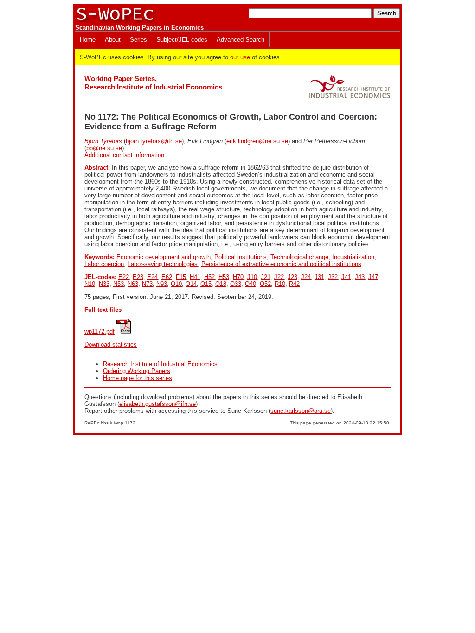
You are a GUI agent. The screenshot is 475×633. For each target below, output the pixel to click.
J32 (333, 276)
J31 (319, 276)
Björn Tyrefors (103, 141)
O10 (176, 283)
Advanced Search (240, 39)
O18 (220, 283)
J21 (265, 276)
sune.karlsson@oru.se (300, 410)
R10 (280, 283)
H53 (223, 276)
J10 (252, 276)
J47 (373, 276)
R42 (294, 283)
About (113, 39)
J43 (360, 276)
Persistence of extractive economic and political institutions (281, 263)
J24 (306, 276)
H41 (195, 276)
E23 (138, 276)
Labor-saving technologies (163, 263)
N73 (147, 283)
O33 (235, 283)
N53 (118, 283)
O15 (206, 283)
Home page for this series (137, 377)
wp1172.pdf (99, 331)
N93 (161, 283)
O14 (191, 283)
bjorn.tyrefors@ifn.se (154, 141)
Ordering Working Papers (136, 370)
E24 (152, 276)
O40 (250, 283)
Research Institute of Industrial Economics (160, 364)
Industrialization (353, 256)
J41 (346, 276)
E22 (123, 276)
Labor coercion (104, 263)
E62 (166, 276)
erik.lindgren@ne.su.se (257, 141)
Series (138, 39)
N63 (133, 283)
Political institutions (240, 256)
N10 (89, 283)
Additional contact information (124, 155)
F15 (181, 276)
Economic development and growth (163, 256)
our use (240, 57)
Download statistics (110, 344)
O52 (265, 283)
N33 (104, 283)
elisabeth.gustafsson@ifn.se (157, 403)
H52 (209, 276)
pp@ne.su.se (104, 148)
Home (88, 39)
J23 (292, 276)
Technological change (299, 256)
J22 (279, 276)
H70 (238, 276)
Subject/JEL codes (181, 39)
